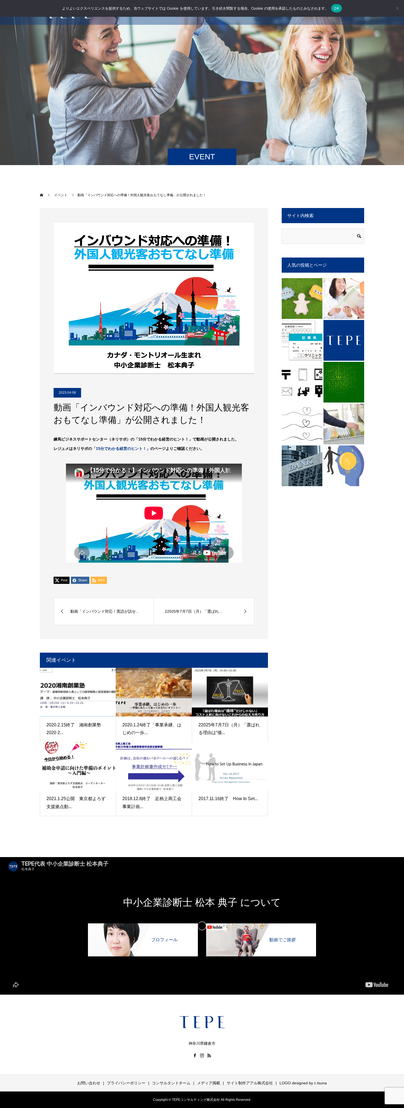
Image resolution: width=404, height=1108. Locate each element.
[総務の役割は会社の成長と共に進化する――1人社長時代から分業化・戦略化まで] (343, 424)
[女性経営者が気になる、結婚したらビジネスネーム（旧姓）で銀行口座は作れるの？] (302, 465)
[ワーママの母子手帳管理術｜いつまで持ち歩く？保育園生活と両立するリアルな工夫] (343, 298)
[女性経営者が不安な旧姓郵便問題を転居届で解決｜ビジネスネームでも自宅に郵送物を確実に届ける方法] (302, 382)
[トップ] (343, 340)
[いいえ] (397, 8)
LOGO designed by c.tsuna (303, 1083)
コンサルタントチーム (171, 1083)
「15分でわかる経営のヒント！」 (121, 448)
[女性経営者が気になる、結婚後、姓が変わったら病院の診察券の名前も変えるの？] (302, 340)
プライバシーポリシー (126, 1083)
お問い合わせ (88, 1083)
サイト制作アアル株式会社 (250, 1083)
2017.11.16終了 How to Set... (228, 798)
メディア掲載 (208, 1083)
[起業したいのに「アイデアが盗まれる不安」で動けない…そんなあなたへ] (343, 465)
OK (336, 8)
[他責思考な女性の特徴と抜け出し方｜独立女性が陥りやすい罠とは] (302, 298)
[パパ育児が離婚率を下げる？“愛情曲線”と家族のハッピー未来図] (302, 424)
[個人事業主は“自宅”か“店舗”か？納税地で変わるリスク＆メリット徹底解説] (343, 382)
